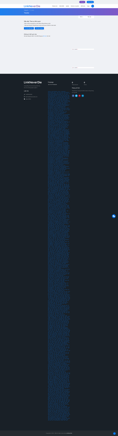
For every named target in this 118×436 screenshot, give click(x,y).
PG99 (67, 116)
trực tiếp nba (66, 101)
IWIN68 (69, 174)
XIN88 (59, 292)
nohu (48, 201)
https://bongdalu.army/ (51, 161)
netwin (58, 350)
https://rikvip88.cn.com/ (63, 297)
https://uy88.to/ (57, 279)
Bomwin (49, 125)
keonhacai (65, 198)
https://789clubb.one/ (51, 115)
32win (56, 286)
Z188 (51, 167)
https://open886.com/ (51, 118)
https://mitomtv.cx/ (59, 266)
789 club (51, 228)
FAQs (88, 6)
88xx (64, 347)
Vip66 (56, 174)
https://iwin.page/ (56, 168)
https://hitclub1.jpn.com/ (51, 232)
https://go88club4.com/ (65, 136)
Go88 (62, 103)
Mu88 (65, 360)
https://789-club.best (63, 235)
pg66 (62, 289)
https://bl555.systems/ (60, 176)
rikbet (67, 197)
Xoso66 (56, 97)
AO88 (53, 167)
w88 (50, 201)
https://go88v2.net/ (59, 255)
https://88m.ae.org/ (57, 244)
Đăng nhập (90, 2)
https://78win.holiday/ (51, 316)
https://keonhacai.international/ (62, 174)
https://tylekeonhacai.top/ (52, 157)
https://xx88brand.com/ (60, 113)
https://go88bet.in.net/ (53, 235)
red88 (49, 273)
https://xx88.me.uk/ (65, 102)
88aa (65, 260)
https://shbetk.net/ (57, 177)
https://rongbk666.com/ (65, 105)
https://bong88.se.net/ (51, 162)
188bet (67, 367)
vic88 (51, 273)
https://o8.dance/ (56, 315)
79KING (64, 128)
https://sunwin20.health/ (58, 301)
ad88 (50, 306)
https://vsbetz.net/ (50, 280)
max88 (60, 110)
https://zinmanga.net (54, 91)
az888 (58, 239)
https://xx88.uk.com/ (62, 242)
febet (57, 326)
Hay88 (67, 190)
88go (63, 372)
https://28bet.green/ (51, 289)
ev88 (51, 154)
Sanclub (51, 137)
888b (48, 290)
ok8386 (56, 222)
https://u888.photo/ (66, 180)
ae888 (52, 130)
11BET (48, 378)
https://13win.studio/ (57, 282)
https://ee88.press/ (51, 355)
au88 (66, 199)
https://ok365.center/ (58, 102)
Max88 (49, 131)
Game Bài (54, 213)
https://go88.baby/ (63, 167)
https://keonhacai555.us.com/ (52, 269)
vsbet (56, 163)
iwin (57, 127)
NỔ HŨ (51, 155)
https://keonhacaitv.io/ (51, 222)
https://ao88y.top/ (64, 350)
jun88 (59, 149)
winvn (58, 230)
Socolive (60, 289)
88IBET (67, 192)
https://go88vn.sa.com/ (51, 142)
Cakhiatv (58, 313)
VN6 (57, 317)
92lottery (63, 356)
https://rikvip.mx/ (50, 205)
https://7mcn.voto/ (50, 164)
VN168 (68, 205)
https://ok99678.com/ (51, 165)
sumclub (52, 188)
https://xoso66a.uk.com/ (53, 307)
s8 (52, 237)
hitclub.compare (50, 241)
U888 (67, 182)
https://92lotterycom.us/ (53, 178)
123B (56, 211)
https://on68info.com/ (55, 265)
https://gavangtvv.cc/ (66, 261)
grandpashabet (65, 243)
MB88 (59, 379)
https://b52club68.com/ (58, 172)
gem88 (67, 139)
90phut (62, 177)
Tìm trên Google (39, 28)
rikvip (67, 125)
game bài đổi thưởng (64, 126)
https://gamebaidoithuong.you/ (59, 140)
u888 (62, 180)
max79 (63, 287)
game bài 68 (66, 356)
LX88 (53, 263)
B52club (63, 150)
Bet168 (65, 122)
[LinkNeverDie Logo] (32, 6)
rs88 (57, 267)
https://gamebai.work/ (64, 138)
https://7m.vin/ (50, 213)
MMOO (49, 218)
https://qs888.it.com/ (63, 306)
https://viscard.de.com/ (51, 276)
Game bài (64, 144)
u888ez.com (54, 224)
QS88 (54, 164)
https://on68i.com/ (52, 250)
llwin (65, 287)
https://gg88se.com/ (51, 243)
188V (51, 260)
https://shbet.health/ (60, 202)
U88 (53, 266)
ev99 (54, 197)
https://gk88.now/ (55, 376)
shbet (65, 188)
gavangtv (59, 101)
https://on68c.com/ (53, 252)
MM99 (61, 279)
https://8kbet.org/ (50, 124)
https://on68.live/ (50, 288)
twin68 (58, 217)
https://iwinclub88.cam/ (55, 293)
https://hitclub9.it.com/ (53, 216)
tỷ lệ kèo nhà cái (60, 162)
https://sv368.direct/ (66, 92)
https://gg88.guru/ (61, 179)
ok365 (61, 330)
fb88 (54, 163)
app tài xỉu (51, 163)
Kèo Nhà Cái (63, 223)
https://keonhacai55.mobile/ (62, 169)
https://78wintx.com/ (66, 154)
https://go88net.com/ (51, 172)
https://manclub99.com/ (65, 124)
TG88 (67, 210)
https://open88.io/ (52, 322)
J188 (59, 220)
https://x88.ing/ (63, 192)
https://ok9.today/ (67, 340)
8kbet (60, 187)
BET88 (61, 250)
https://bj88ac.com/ (51, 231)
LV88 (55, 300)
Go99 (55, 210)
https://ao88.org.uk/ (58, 374)
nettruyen (49, 91)
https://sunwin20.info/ (51, 286)
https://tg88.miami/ (54, 317)
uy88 (49, 175)
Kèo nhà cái (63, 193)
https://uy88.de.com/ (55, 201)
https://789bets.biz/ (53, 179)
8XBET (66, 204)
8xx (48, 105)
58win (68, 155)
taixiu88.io (59, 198)
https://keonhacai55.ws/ (60, 269)
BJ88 (52, 306)
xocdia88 (49, 206)
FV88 (61, 228)
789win (61, 111)
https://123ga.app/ (52, 290)
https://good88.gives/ (51, 225)
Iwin (55, 123)
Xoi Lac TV (60, 336)
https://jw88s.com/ (55, 292)
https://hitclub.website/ (62, 106)
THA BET (62, 341)
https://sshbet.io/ (65, 142)
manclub (67, 135)
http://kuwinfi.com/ (61, 294)
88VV (60, 213)
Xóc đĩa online (54, 217)
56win (58, 369)
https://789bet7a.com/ (53, 230)
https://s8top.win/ (50, 328)
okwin (69, 311)
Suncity (49, 343)
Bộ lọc (81, 16)
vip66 (57, 247)
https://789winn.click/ (57, 310)
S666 (62, 239)
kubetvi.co (49, 214)
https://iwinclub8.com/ (51, 270)
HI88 (60, 342)
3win (64, 336)
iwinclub (56, 115)
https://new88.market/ (54, 132)
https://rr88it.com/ (63, 127)
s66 (52, 256)
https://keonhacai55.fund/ (55, 191)
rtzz (65, 323)
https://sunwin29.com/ (51, 239)
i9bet (59, 127)
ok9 (56, 104)
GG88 (61, 115)
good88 (54, 303)
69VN (56, 330)
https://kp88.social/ (58, 200)
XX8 (58, 247)
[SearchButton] (92, 6)
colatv (52, 98)
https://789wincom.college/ (52, 379)
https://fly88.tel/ (59, 129)
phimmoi (69, 319)
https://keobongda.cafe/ (55, 131)
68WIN (49, 224)
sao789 (64, 151)
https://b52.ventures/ (51, 240)
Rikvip (52, 110)
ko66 (61, 357)
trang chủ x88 (64, 236)
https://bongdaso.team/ (59, 160)
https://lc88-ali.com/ (63, 229)
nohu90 (53, 181)
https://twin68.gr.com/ (51, 264)
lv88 (61, 278)
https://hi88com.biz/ (64, 225)
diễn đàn (45, 36)
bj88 (56, 227)
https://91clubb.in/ (63, 210)
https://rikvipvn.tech (67, 361)
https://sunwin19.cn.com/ (59, 114)
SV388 (57, 340)
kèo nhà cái (51, 106)
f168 (69, 137)
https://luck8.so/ (50, 200)
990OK (64, 362)
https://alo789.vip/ (50, 352)
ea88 (58, 353)
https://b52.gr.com (53, 357)
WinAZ (51, 376)
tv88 (54, 268)
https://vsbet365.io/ (57, 280)
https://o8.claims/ (62, 315)
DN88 (59, 206)
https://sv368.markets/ (59, 290)
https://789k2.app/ (50, 344)
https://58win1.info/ (51, 268)
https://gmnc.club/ (57, 199)
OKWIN (67, 373)
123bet (54, 241)
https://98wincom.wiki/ (62, 375)
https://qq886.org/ (50, 381)
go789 (49, 357)
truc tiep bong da (63, 91)
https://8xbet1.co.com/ (57, 262)
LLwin (53, 368)
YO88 (61, 360)
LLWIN (67, 137)
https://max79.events (61, 361)
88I (67, 173)
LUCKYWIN (56, 349)
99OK (53, 338)
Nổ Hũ (62, 325)
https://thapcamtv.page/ (65, 364)
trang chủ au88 (59, 236)
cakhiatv (62, 101)
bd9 (48, 297)
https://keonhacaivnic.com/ (52, 198)
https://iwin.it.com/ (58, 232)
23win (67, 122)
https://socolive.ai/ (58, 268)
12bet (56, 372)
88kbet (64, 311)
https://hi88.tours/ (58, 257)
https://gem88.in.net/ (58, 270)
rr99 (67, 372)
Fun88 (58, 92)
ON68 (55, 223)
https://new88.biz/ (59, 122)
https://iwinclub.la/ (50, 92)
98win (67, 189)
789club (65, 125)
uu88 (60, 131)
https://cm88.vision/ (66, 131)
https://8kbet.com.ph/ (58, 263)
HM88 (51, 218)
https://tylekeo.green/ (51, 140)
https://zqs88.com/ (51, 315)
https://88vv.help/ (50, 310)
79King (65, 137)
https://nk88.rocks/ (66, 376)
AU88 (48, 236)
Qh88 (54, 211)
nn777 (59, 119)
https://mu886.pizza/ (58, 251)
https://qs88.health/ (51, 275)
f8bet (65, 140)
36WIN (62, 257)
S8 (53, 288)
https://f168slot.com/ (67, 117)
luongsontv (49, 101)
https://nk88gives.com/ (61, 351)
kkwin (68, 294)
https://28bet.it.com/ (55, 318)
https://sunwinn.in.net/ (63, 205)
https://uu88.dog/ (50, 302)
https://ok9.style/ (50, 291)
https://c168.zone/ (61, 207)
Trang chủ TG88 (52, 347)
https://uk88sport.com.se (58, 287)
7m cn (59, 357)
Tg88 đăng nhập (50, 211)
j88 (55, 225)
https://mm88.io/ (51, 105)
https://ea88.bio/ (65, 175)
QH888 (60, 267)
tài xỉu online (59, 126)
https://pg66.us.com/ (51, 117)
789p (49, 292)
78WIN (51, 274)
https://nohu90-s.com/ (51, 301)
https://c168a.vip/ (62, 369)
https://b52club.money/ (65, 130)
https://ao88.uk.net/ (51, 242)
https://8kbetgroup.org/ (51, 325)
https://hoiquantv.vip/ (66, 147)
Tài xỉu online (66, 292)
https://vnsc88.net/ (63, 181)
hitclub (51, 126)
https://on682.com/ (57, 254)
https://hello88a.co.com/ (51, 212)
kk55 (55, 288)
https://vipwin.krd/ (50, 356)
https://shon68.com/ (55, 367)
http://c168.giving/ (59, 211)
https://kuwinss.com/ (56, 311)
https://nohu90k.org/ (57, 344)
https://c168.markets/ (51, 177)
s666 (55, 247)
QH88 (51, 311)
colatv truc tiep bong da (56, 98)
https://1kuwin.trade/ (63, 254)
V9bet (62, 123)
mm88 (52, 373)
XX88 (55, 100)
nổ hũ (61, 116)
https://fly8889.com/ (64, 153)
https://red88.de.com (51, 287)
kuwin (64, 190)
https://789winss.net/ (51, 349)
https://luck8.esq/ (54, 285)
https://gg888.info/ (51, 327)
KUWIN (56, 261)
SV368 (56, 264)
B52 (53, 186)
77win (55, 165)
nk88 (63, 220)
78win (58, 93)
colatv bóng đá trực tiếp (66, 98)
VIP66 (67, 349)
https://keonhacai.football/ (57, 94)
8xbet (66, 215)
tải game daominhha (65, 115)
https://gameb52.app (59, 212)
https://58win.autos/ (63, 206)
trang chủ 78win (67, 369)
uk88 (58, 163)
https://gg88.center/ (58, 153)
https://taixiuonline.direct (62, 252)
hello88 (66, 289)
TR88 (67, 295)
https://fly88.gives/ (65, 148)
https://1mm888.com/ (64, 363)
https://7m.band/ (65, 160)
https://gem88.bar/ (51, 103)
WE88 (68, 215)
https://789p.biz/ (62, 282)
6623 (54, 361)
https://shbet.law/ (57, 143)
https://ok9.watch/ (50, 166)
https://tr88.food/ (52, 297)
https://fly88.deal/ (56, 166)
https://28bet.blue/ (60, 132)
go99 (58, 335)
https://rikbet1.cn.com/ (51, 173)
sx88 (64, 353)
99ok (67, 202)
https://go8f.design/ (64, 216)
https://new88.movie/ (58, 136)
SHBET (58, 182)
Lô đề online (60, 154)
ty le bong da (50, 187)
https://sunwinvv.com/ (52, 220)
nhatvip (60, 240)
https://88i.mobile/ (50, 244)
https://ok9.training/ (51, 304)
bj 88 (57, 220)
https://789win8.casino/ (62, 189)
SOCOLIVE (65, 256)
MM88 (59, 100)
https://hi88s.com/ (50, 119)
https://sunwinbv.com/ (58, 370)
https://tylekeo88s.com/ (65, 248)
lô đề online (59, 193)
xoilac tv (55, 92)
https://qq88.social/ (64, 342)
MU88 (51, 370)
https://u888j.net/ (57, 181)
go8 (54, 328)
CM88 (54, 130)
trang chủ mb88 (54, 236)
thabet (51, 152)
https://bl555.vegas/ (58, 365)
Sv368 (65, 118)
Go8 (54, 338)
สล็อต (55, 128)
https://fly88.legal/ (53, 190)
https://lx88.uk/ (65, 332)
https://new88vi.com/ (64, 382)
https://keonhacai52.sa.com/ (62, 366)
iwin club (60, 147)
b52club (49, 127)
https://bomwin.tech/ (60, 107)
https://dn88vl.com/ (64, 343)
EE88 (48, 147)
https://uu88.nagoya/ (51, 219)
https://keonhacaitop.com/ (58, 124)
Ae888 (60, 230)
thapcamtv (64, 99)
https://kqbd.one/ (65, 161)
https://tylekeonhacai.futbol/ (52, 99)
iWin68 (49, 235)
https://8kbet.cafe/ (60, 264)
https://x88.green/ (61, 188)
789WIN (55, 267)
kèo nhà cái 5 (68, 272)
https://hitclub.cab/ (51, 168)
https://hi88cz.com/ (55, 377)
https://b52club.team (60, 156)
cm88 (54, 136)
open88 (62, 117)
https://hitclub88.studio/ (55, 229)
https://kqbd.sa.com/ (55, 366)
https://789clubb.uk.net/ (59, 157)
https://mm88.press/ (51, 113)
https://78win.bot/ (66, 132)
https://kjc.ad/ (55, 295)
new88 (49, 252)
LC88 (52, 193)
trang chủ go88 (62, 241)
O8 (62, 190)
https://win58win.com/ (65, 337)
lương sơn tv (56, 214)
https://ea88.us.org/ (58, 276)
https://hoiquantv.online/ (58, 148)
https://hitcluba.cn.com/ (59, 204)
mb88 (49, 186)
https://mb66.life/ (61, 97)
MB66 (58, 97)
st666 (68, 273)
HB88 (49, 332)
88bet (67, 201)
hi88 (67, 345)
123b (50, 185)
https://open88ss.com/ (58, 362)
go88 (63, 111)
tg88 (48, 182)
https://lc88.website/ (57, 243)
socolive (53, 126)
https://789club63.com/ (64, 232)
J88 (48, 202)
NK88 (54, 193)
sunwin (49, 93)
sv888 (55, 294)
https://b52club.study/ (51, 176)
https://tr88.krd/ (56, 356)
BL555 (54, 200)
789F (68, 377)
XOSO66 (55, 256)
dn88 (59, 216)
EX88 (66, 276)
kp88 (55, 337)
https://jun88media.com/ (64, 298)
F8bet (55, 156)
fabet (60, 163)
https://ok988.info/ (55, 149)
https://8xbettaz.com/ (51, 210)
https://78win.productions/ (52, 305)
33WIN (57, 188)
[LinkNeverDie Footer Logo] (33, 82)
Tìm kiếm (32, 10)
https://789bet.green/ (64, 377)
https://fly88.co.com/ (62, 182)
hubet (55, 238)
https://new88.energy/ (60, 275)
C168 (63, 137)
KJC (69, 104)
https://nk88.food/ (60, 307)
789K (50, 323)
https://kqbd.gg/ (50, 272)
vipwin (62, 240)
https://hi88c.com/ (64, 380)
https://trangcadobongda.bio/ (58, 144)
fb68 (61, 372)
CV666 (55, 350)
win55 (54, 255)
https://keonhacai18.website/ (54, 147)
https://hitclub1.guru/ (66, 239)
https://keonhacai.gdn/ (66, 114)
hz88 (63, 203)
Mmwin (59, 235)
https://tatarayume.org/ (61, 299)
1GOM (50, 110)
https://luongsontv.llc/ (58, 203)
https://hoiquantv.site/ (51, 148)
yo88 (53, 154)
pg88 (60, 331)
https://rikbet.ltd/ (50, 107)
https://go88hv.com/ (56, 205)
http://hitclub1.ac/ (67, 269)
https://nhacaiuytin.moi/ (58, 161)
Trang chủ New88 (57, 352)
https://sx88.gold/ (50, 197)
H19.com (53, 278)
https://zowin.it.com (66, 219)
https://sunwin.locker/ (51, 100)
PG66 (64, 222)
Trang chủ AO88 (62, 349)
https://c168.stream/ (59, 304)
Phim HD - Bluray (75, 6)
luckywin (66, 222)
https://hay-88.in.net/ (65, 213)
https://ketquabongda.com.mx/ (52, 192)
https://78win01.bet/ (66, 177)
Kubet (62, 219)
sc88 (54, 138)
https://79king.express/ (51, 102)
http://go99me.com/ (64, 267)
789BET (68, 140)
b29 (63, 155)
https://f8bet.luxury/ (51, 362)
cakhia (58, 175)
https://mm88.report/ (51, 223)
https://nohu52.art (65, 227)
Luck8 (51, 149)
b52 (57, 99)
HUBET (67, 278)
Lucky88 (60, 303)
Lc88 (58, 192)
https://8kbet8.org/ (51, 144)
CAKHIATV (61, 256)
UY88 (58, 218)
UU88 (50, 193)
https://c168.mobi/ (60, 345)
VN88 (66, 285)
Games (67, 6)
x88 (68, 153)
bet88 (55, 106)
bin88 (58, 115)
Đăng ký (82, 2)
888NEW (49, 191)
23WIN (60, 217)
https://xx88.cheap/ (55, 363)
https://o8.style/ (52, 153)
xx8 (48, 306)
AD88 (60, 247)
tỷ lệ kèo (51, 377)
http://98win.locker (60, 355)
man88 (55, 345)
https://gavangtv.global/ (64, 265)
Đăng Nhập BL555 (54, 335)
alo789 (60, 249)
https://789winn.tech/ (58, 312)
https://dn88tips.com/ (51, 312)
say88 (69, 225)
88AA (59, 277)
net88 (62, 135)
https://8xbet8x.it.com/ (64, 262)
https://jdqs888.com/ (55, 382)
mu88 (60, 185)
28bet (51, 226)
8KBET (53, 214)
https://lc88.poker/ (56, 354)
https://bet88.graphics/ (56, 137)
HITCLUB (51, 189)
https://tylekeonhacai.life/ (52, 122)
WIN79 (63, 360)
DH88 (53, 332)
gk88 (56, 193)
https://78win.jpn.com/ (51, 314)
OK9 (52, 139)
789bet (61, 175)
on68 (61, 237)
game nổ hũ (49, 181)
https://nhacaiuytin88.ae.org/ (59, 253)
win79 (59, 123)
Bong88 (63, 129)
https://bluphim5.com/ (66, 100)
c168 (48, 155)
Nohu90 (51, 136)
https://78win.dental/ (60, 347)
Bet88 (57, 119)
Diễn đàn (83, 6)
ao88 (62, 152)
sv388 (62, 92)
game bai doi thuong (55, 341)
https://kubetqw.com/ (51, 251)
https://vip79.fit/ (56, 103)
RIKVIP (56, 111)
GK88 (65, 303)
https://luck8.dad (53, 206)
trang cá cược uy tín (66, 162)
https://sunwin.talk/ (57, 116)
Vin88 (51, 229)
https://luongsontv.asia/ (58, 364)
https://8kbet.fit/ (57, 325)
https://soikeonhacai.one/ (51, 204)
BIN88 (60, 103)
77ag (60, 265)
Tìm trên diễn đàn (29, 28)
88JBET (49, 317)
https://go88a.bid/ (66, 231)
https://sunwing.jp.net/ (58, 215)
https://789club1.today (51, 215)
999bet (64, 272)
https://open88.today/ (58, 118)
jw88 (62, 353)
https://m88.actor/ (52, 227)
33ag (55, 281)
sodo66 (68, 230)
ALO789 (49, 141)
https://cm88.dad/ (50, 112)
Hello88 (67, 255)
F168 (58, 139)
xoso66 (66, 111)
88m (60, 329)
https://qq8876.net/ (56, 189)
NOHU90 (55, 188)
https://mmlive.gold (66, 185)
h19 (68, 119)
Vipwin (63, 228)
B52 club (57, 110)
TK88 (68, 241)
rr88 (48, 153)
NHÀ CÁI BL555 (64, 310)
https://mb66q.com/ (51, 97)
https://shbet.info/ (60, 164)
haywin (58, 238)
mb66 (59, 151)
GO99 (49, 194)
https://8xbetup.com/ (51, 364)
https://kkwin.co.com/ (58, 226)
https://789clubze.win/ (51, 128)
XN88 (66, 300)
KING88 (51, 263)
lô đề (48, 163)
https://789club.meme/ (54, 299)
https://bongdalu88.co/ (53, 135)
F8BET (58, 248)
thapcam (49, 238)
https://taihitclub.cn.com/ (59, 142)
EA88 (68, 223)
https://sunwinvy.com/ (65, 335)
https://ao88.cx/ (64, 245)
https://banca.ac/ (58, 138)
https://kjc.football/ (51, 129)
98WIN (64, 274)
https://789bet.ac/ (61, 318)
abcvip (55, 326)
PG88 (63, 122)
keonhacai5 (49, 366)
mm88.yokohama (57, 298)
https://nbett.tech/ (55, 351)
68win (65, 203)
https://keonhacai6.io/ (56, 378)
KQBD (59, 326)
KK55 (49, 178)
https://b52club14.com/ (51, 261)
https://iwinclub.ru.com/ (51, 111)
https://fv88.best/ (53, 336)
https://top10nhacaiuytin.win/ (63, 104)
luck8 (55, 185)
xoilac (67, 99)
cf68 (51, 254)
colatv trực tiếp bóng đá (53, 175)
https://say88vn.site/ (62, 238)
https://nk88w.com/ (51, 294)
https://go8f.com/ (54, 380)
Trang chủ (54, 6)
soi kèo (69, 101)
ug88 (60, 239)
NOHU (58, 261)
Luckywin (56, 194)
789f (62, 226)
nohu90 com (61, 332)
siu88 (66, 152)
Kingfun (60, 223)
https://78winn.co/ (63, 348)
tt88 (64, 276)
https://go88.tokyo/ (63, 112)
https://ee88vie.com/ (53, 93)
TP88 (63, 317)
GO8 (67, 323)
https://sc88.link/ (60, 222)
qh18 (60, 291)
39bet (54, 253)
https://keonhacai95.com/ (54, 125)
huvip (64, 293)
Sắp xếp (89, 16)
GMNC (49, 136)
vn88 (58, 213)
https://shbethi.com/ (51, 143)
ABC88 (49, 256)
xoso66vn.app (53, 279)
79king (61, 139)
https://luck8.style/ (50, 282)
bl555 (51, 293)
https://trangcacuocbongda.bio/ (64, 166)
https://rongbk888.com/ (58, 105)
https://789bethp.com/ (53, 182)
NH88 (59, 340)
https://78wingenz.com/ (65, 178)
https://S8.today (54, 260)
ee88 (60, 286)
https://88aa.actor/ (58, 130)
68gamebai (64, 218)
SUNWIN (63, 187)
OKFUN (69, 316)
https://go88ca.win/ (51, 348)
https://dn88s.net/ (50, 245)
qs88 (60, 194)
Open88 (54, 218)
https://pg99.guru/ (62, 354)
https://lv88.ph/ (60, 319)
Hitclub (65, 116)
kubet (60, 92)
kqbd (64, 123)
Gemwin (52, 169)
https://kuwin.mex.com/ (51, 319)
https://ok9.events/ (58, 152)
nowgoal (65, 103)
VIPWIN (49, 303)
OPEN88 (67, 118)
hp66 (58, 185)
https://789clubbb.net (51, 360)
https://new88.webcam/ (51, 150)
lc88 (63, 278)
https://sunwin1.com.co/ (60, 231)
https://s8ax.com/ (65, 344)
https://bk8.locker (66, 341)
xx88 (59, 99)
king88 (51, 300)
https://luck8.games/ (60, 285)
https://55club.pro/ (64, 217)
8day (68, 151)
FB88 (58, 180)
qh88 (56, 197)
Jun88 (57, 117)
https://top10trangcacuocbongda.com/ (58, 141)
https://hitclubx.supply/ (57, 186)
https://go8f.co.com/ (51, 337)
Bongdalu (56, 162)
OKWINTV (53, 273)
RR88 (61, 99)
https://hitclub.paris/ (51, 374)
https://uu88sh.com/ (65, 302)
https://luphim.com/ (60, 128)
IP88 (56, 369)
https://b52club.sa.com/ (51, 114)
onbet (49, 248)
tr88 (64, 240)
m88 (52, 255)
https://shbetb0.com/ (65, 143)
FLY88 (55, 119)
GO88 (65, 187)
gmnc (51, 180)
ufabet (59, 91)
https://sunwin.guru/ (57, 167)
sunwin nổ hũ (67, 237)
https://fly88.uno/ (65, 119)
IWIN (62, 94)
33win (49, 135)
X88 (62, 292)
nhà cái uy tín (61, 93)
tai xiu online (66, 194)
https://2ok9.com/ (51, 138)
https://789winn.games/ (64, 327)
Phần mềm (61, 6)
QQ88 (61, 328)
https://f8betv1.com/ (62, 339)
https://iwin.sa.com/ (57, 112)
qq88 (51, 217)
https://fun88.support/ (51, 372)
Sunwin (66, 129)
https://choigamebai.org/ (51, 104)
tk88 (48, 247)
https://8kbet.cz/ (65, 324)
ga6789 (64, 152)
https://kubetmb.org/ (51, 298)
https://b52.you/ (62, 168)
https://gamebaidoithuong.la (66, 186)
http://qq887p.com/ (66, 328)
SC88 (59, 165)
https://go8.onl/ (56, 245)
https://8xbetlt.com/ (58, 173)
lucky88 (66, 241)
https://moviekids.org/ (56, 187)
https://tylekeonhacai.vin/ (51, 160)
